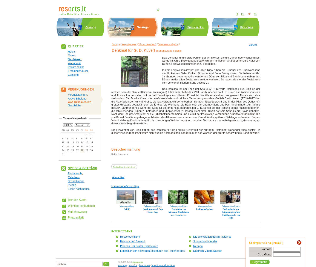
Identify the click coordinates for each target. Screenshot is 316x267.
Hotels (71, 51)
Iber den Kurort (77, 199)
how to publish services (163, 265)
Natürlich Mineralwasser (207, 250)
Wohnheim (74, 63)
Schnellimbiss (76, 181)
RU (255, 14)
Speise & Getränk (82, 168)
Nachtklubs (74, 105)
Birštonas (246, 27)
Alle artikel (118, 177)
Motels (72, 55)
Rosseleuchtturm (130, 236)
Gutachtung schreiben (124, 167)
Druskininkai (195, 27)
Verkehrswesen (77, 211)
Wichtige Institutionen (81, 205)
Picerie (72, 185)
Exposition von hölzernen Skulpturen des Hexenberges (179, 212)
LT (237, 14)
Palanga (90, 27)
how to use (144, 265)
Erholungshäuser (78, 70)
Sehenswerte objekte (168, 44)
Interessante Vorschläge (125, 186)
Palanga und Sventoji (132, 241)
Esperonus (137, 262)
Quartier (76, 46)
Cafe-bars (74, 177)
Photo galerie (76, 217)
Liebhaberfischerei (204, 209)
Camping (73, 74)
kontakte (133, 265)
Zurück (253, 44)
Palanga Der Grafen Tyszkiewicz (139, 246)
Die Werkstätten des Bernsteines (212, 236)
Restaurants (75, 173)
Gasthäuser (74, 59)
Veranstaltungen (77, 94)
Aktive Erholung (77, 98)
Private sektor (76, 67)
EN (242, 14)
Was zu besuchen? (79, 102)
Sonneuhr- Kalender (205, 241)
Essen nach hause (79, 188)
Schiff (126, 209)
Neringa (116, 44)
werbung (122, 265)
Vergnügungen (129, 44)
